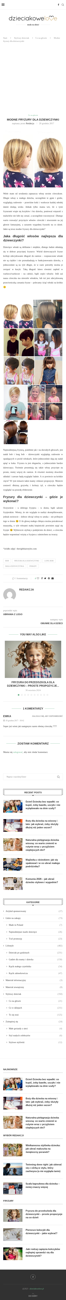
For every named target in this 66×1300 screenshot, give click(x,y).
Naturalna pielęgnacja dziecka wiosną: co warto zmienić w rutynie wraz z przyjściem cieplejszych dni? (42, 845)
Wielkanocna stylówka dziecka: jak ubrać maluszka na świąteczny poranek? (43, 1148)
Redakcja (30, 123)
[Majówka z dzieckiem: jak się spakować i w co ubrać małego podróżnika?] (12, 864)
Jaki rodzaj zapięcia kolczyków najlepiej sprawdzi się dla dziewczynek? (43, 1252)
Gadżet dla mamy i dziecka (35, 959)
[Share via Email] (52, 578)
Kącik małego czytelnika (35, 966)
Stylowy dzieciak (21, 38)
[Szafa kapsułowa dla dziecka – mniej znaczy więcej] (12, 1188)
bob (7, 561)
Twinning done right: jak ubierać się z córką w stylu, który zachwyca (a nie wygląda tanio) (44, 1167)
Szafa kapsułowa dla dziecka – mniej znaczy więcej (43, 1185)
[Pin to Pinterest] (49, 578)
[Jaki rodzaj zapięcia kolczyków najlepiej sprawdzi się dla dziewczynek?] (12, 1253)
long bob (49, 561)
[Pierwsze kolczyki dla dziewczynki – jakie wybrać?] (12, 1234)
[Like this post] (38, 578)
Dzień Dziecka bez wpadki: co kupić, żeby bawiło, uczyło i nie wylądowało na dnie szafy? (43, 805)
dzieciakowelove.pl (37, 1289)
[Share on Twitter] (45, 578)
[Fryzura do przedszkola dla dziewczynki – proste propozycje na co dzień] (33, 659)
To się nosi (35, 1015)
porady (33, 566)
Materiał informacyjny (34, 980)
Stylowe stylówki (35, 1042)
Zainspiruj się (34, 1021)
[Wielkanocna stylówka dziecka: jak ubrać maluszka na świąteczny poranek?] (12, 1150)
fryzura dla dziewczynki (26, 561)
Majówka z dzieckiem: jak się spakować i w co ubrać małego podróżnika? (43, 863)
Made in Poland (35, 925)
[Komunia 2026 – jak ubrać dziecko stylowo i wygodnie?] (12, 883)
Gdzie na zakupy (34, 918)
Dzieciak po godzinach (35, 953)
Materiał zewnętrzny (34, 987)
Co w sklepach (35, 1008)
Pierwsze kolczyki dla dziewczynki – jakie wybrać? (41, 1232)
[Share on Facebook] (42, 578)
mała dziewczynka (14, 566)
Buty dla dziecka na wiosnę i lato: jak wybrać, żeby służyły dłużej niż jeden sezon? (42, 824)
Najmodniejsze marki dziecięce (35, 932)
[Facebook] (58, 4)
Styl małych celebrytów (35, 1035)
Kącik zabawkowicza (35, 973)
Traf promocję (35, 939)
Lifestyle (34, 946)
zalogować (18, 752)
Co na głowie (41, 38)
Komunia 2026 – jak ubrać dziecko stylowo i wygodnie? (42, 881)
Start (5, 38)
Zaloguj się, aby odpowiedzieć (47, 716)
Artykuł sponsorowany (34, 911)
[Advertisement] (33, 78)
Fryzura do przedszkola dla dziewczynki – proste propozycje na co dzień (44, 1214)
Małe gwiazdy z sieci (35, 1028)
